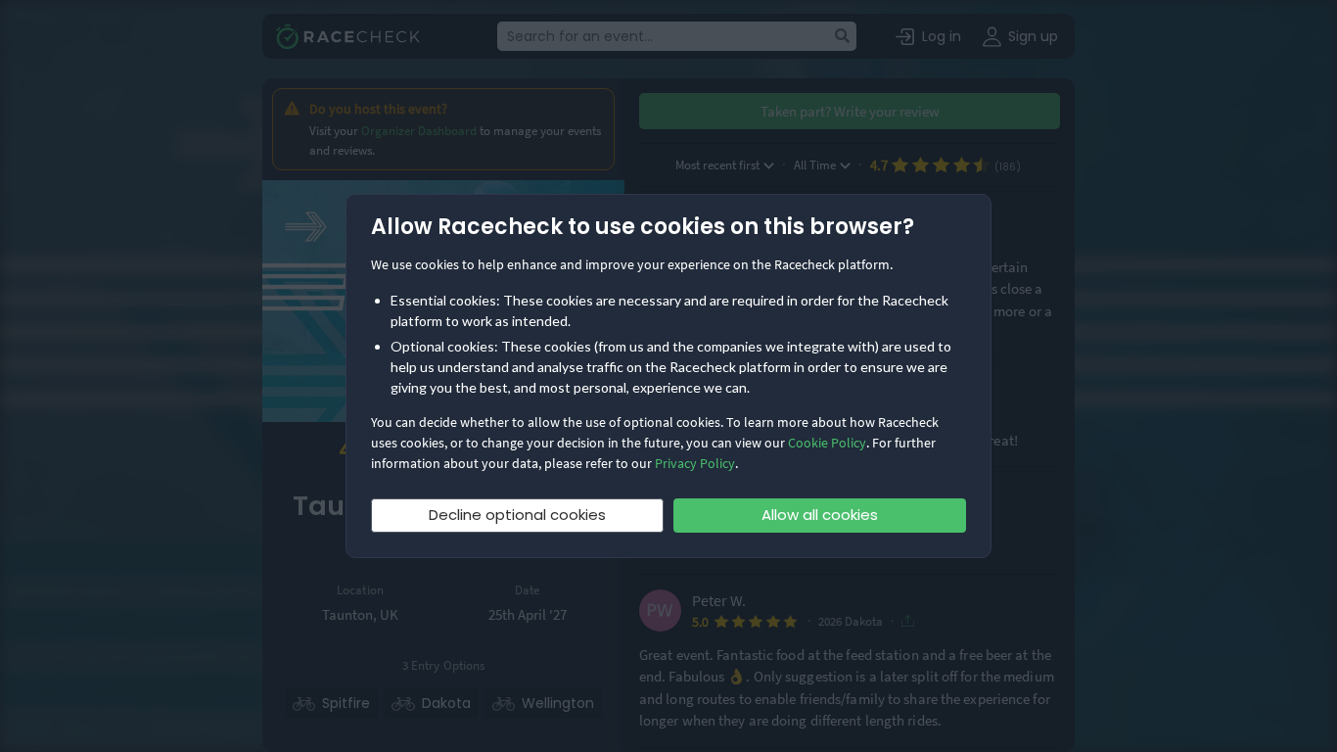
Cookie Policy (827, 442)
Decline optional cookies (517, 514)
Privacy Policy (695, 463)
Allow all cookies (819, 514)
